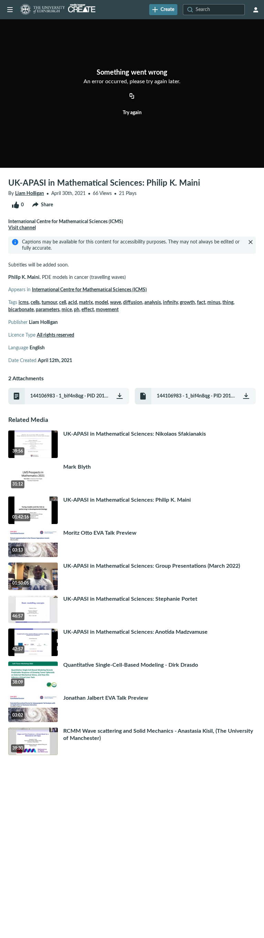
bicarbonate (21, 309)
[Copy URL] (132, 96)
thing (227, 302)
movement (107, 309)
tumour (49, 302)
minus (213, 302)
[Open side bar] (10, 9)
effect (87, 309)
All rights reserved (55, 335)
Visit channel (22, 228)
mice (67, 309)
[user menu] (255, 9)
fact (201, 302)
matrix (86, 302)
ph (76, 309)
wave (115, 302)
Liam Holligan (29, 193)
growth (187, 302)
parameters (47, 309)
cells (35, 302)
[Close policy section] (250, 242)
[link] (163, 9)
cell (62, 302)
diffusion (132, 302)
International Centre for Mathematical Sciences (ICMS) (89, 289)
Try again (132, 112)
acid (72, 302)
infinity (170, 302)
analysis (152, 302)
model (101, 302)
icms (24, 302)
